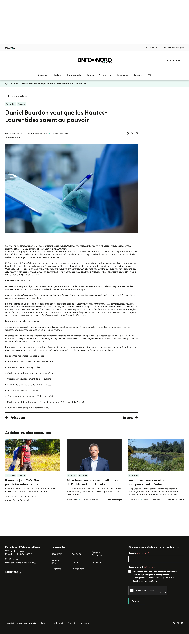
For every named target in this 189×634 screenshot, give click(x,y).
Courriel (138, 553)
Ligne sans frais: (20, 562)
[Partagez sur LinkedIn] (136, 133)
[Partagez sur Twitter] (132, 133)
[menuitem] (174, 60)
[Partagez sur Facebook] (127, 133)
